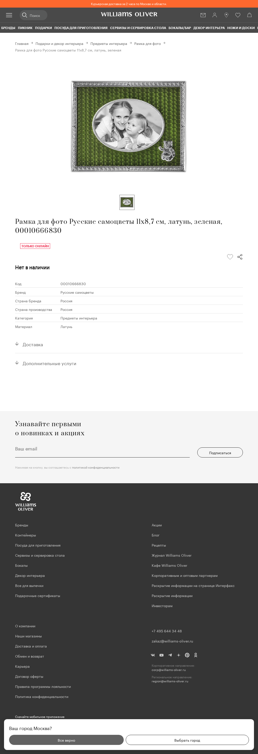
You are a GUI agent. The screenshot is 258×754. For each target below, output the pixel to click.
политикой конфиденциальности (95, 467)
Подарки (43, 28)
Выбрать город (187, 740)
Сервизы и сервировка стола (138, 28)
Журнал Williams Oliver (171, 555)
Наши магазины (28, 635)
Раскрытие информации (172, 595)
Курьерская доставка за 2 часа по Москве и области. (129, 3)
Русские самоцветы (77, 291)
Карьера (22, 666)
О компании (25, 625)
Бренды (8, 28)
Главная (21, 43)
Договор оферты (29, 676)
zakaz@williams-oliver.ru (172, 640)
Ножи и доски (241, 28)
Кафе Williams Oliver (169, 565)
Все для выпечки (29, 585)
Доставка (33, 343)
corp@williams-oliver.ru (169, 669)
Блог (155, 534)
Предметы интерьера (108, 43)
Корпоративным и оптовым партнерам (185, 575)
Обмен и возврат (29, 656)
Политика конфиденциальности (41, 696)
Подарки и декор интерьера (59, 43)
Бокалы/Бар (180, 28)
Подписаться (220, 452)
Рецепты (159, 545)
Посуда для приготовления (81, 28)
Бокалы (21, 565)
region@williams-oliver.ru (170, 681)
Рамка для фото (147, 43)
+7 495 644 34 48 (167, 630)
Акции (157, 524)
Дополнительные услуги (49, 362)
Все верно (66, 740)
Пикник (25, 28)
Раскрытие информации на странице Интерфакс (193, 585)
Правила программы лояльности (43, 686)
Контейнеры (25, 534)
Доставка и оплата (31, 646)
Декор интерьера (209, 28)
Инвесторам (163, 605)
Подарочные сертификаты (37, 595)
